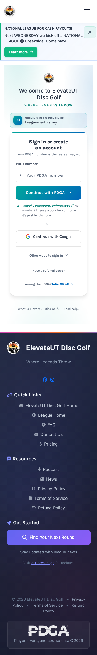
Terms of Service (51, 498)
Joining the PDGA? (48, 284)
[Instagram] (52, 380)
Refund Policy (51, 507)
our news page (42, 563)
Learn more (18, 52)
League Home (51, 415)
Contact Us (51, 434)
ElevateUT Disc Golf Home (52, 405)
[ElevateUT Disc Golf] (9, 11)
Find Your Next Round (52, 537)
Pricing (51, 444)
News (51, 479)
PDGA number (27, 164)
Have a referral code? (48, 270)
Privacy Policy (51, 488)
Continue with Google (52, 236)
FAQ (51, 424)
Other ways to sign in (46, 255)
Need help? (71, 309)
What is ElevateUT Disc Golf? (38, 309)
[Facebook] (45, 380)
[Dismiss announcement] (90, 32)
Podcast (51, 469)
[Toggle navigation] (87, 11)
